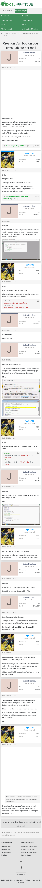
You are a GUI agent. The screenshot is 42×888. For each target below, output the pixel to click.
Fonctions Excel (6, 20)
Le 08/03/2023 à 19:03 (9, 170)
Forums (7, 33)
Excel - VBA (15, 33)
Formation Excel (6, 846)
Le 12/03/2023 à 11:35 (9, 745)
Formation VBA (5, 849)
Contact (21, 882)
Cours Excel (5, 16)
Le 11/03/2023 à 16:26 (9, 696)
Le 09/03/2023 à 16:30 (9, 330)
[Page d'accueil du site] (1, 33)
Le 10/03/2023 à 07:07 (9, 487)
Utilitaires (4, 855)
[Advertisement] (21, 92)
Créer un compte (21, 11)
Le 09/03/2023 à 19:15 (9, 360)
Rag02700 (29, 153)
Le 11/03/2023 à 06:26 (9, 579)
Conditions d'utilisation (17, 880)
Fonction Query (26, 855)
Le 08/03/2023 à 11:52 (9, 67)
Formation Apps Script (28, 849)
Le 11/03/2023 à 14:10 (9, 653)
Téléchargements (7, 29)
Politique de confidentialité (33, 880)
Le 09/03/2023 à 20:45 (9, 438)
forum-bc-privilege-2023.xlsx (16, 146)
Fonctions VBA (27, 20)
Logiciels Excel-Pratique (30, 29)
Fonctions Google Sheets (29, 852)
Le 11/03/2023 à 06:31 (9, 612)
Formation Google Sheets (29, 846)
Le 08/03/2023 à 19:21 (9, 221)
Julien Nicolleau (29, 53)
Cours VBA (25, 16)
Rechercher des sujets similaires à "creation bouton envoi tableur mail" (21, 824)
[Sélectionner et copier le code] (38, 301)
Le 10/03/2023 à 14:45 (9, 547)
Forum (3, 24)
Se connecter (7, 11)
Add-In (24, 24)
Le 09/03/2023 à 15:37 (9, 282)
